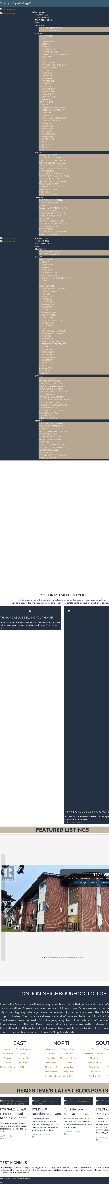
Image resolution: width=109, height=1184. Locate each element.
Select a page (38, 12)
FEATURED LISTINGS (44, 20)
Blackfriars (51, 1049)
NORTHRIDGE (48, 81)
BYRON (45, 105)
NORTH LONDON (46, 62)
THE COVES (47, 131)
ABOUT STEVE (41, 15)
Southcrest (94, 1067)
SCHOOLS (43, 142)
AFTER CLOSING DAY (48, 194)
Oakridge (68, 1063)
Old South (94, 1058)
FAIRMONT (47, 46)
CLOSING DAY (45, 192)
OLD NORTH (47, 57)
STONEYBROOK (49, 89)
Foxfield (51, 1054)
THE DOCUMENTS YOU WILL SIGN (54, 176)
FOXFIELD (46, 70)
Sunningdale (68, 1067)
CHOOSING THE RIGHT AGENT (52, 160)
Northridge (51, 1063)
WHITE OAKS (48, 139)
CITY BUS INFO (45, 144)
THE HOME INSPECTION (49, 179)
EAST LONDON (45, 36)
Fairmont (7, 1058)
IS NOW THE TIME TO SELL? (51, 200)
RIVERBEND (47, 123)
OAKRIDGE (47, 83)
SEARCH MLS (41, 25)
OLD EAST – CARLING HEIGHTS (56, 54)
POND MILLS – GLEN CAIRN (54, 118)
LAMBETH (46, 112)
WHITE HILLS (47, 99)
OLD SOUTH (47, 115)
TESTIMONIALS (42, 17)
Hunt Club (68, 1054)
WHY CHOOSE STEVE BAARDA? (52, 163)
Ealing (22, 1054)
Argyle (7, 1049)
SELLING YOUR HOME (48, 210)
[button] (3, 907)
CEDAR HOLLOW (49, 68)
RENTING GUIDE (46, 229)
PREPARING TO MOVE (48, 189)
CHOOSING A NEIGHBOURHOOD (53, 168)
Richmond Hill (51, 1067)
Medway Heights (68, 1058)
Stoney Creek (68, 1072)
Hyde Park (51, 1058)
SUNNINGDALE (48, 94)
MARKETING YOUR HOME (50, 216)
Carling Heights (23, 1049)
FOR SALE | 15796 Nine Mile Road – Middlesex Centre (13, 1113)
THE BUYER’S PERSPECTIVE (51, 202)
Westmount (94, 1076)
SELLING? (39, 197)
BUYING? (39, 152)
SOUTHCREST (48, 126)
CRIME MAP (44, 150)
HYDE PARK (47, 75)
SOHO (44, 60)
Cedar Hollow (68, 1049)
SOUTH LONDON (46, 102)
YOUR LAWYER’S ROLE (48, 184)
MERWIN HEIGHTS (50, 52)
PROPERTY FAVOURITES (49, 30)
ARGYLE (45, 38)
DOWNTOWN (48, 41)
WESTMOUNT (48, 136)
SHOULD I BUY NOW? (48, 155)
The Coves (94, 1072)
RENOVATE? (44, 205)
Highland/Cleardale (94, 1054)
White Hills (68, 1076)
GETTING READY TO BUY (50, 157)
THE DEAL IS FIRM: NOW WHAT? (53, 181)
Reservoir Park (94, 1063)
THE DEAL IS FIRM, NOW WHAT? (53, 224)
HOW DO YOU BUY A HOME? (51, 173)
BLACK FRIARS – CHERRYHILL (55, 65)
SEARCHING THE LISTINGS (50, 165)
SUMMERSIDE (48, 128)
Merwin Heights (7, 1067)
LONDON (39, 33)
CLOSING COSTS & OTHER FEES (53, 187)
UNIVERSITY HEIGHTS (52, 97)
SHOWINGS (44, 218)
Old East (7, 1063)
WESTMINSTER (48, 134)
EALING (45, 44)
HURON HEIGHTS (49, 49)
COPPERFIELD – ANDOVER (53, 107)
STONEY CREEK (49, 91)
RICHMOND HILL (49, 86)
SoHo (22, 1067)
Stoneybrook (51, 1072)
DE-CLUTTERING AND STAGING (53, 208)
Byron (94, 1049)
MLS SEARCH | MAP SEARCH (51, 28)
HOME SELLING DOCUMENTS (51, 221)
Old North (22, 1063)
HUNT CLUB (47, 73)
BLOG (37, 23)
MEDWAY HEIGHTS (50, 78)
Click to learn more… (73, 822)
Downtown (7, 1054)
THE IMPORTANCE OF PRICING (52, 213)
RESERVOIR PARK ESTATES (54, 120)
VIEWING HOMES (46, 171)
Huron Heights (22, 1058)
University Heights (51, 1076)
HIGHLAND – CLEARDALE (53, 110)
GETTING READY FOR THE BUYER (53, 232)
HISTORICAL (44, 147)
